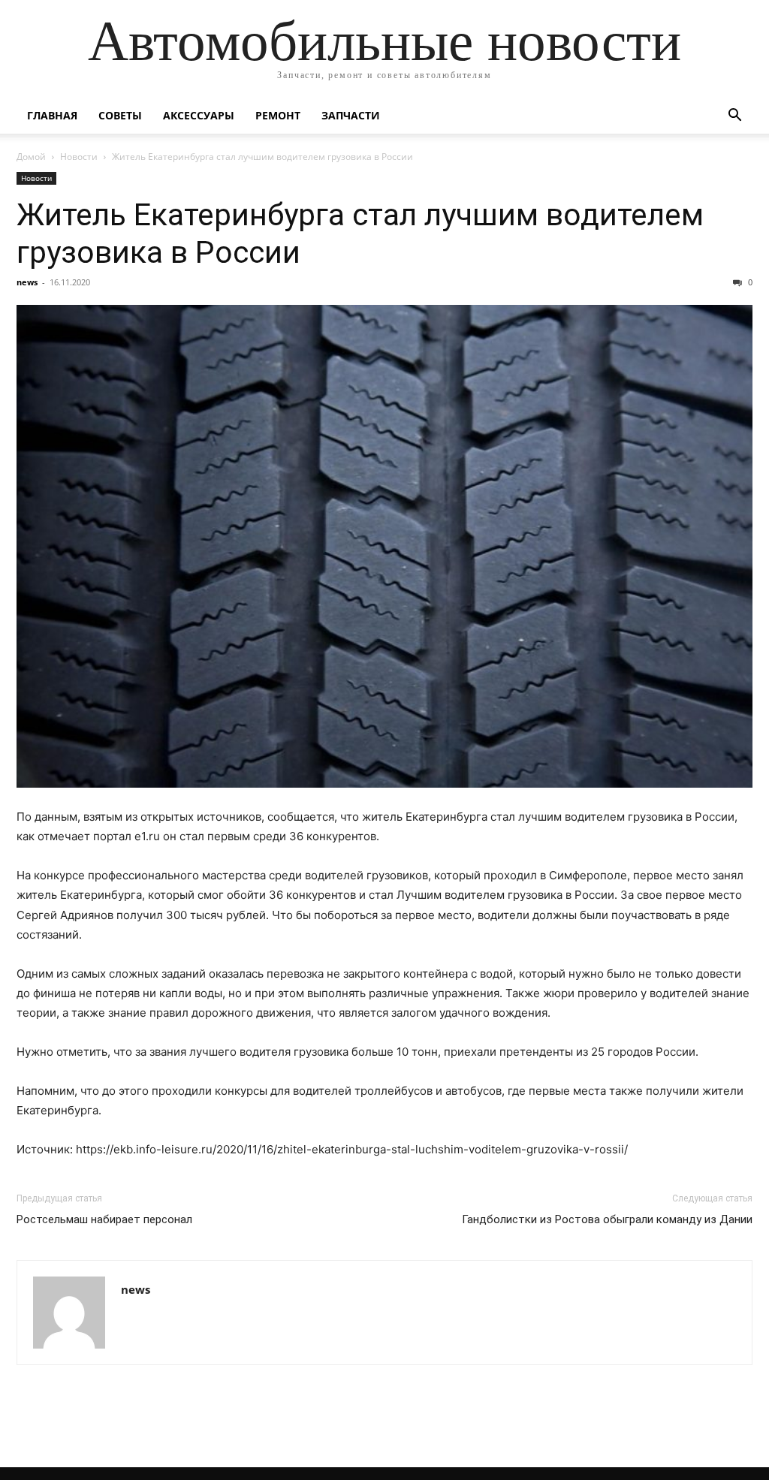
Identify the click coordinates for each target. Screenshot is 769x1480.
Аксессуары (198, 115)
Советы (120, 115)
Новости (79, 156)
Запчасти (350, 115)
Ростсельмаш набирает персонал (104, 1219)
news (27, 282)
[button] (734, 117)
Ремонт (277, 115)
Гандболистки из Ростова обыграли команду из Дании (607, 1219)
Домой (31, 156)
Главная (52, 115)
